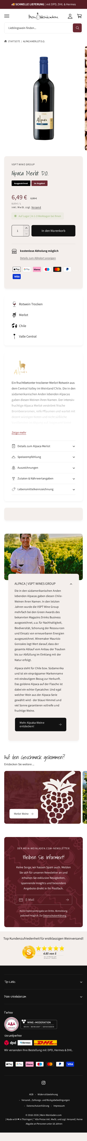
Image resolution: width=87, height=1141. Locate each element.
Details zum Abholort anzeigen (38, 258)
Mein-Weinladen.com (50, 1115)
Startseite (14, 41)
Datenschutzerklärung (54, 915)
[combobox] (43, 27)
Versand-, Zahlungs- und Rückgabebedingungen (46, 1100)
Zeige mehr (19, 432)
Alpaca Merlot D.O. (34, 41)
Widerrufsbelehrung (48, 1094)
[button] (6, 16)
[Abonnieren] (67, 900)
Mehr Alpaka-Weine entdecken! (32, 724)
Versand (36, 207)
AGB (31, 1094)
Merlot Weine (21, 813)
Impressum (59, 1105)
